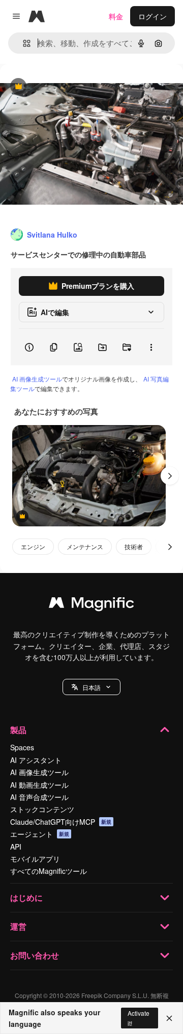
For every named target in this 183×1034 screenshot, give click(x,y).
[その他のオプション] (151, 347)
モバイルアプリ (35, 859)
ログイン (152, 16)
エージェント (39, 834)
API (15, 846)
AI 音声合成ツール (39, 797)
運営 (18, 926)
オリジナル (70, 87)
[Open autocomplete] (23, 43)
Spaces (22, 747)
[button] (91, 687)
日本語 (91, 687)
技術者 (134, 546)
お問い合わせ (34, 955)
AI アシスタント (36, 760)
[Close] (169, 1018)
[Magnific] (91, 604)
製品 (18, 730)
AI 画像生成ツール (37, 378)
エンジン (33, 546)
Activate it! (138, 1018)
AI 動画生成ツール (39, 785)
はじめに (26, 897)
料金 (116, 16)
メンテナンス (85, 546)
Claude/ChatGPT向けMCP (60, 822)
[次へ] (170, 475)
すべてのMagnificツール (48, 871)
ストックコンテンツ (42, 809)
